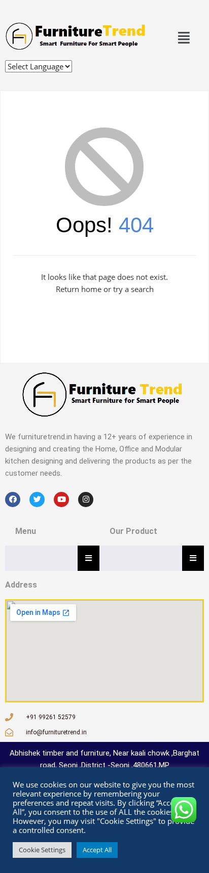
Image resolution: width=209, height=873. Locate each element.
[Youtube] (61, 499)
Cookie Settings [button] (42, 849)
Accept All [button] (97, 849)
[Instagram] (85, 499)
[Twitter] (37, 499)
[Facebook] (12, 499)
